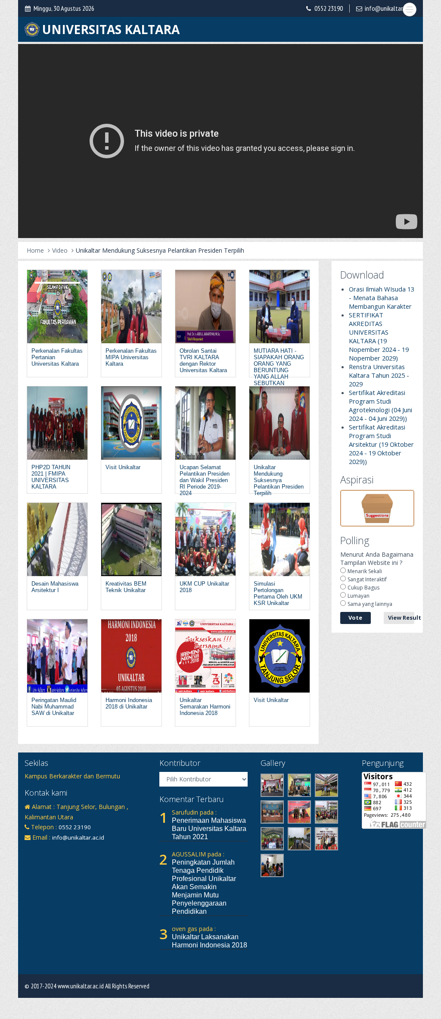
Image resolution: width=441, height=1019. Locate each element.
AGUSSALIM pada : (198, 854)
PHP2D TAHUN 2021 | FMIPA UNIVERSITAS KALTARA (50, 477)
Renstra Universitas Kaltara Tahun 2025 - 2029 (379, 375)
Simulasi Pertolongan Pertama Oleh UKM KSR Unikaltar (278, 593)
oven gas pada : (194, 929)
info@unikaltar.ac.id (390, 8)
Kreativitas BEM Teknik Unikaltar (126, 586)
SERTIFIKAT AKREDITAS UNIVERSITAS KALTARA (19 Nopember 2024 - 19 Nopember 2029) (379, 336)
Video (60, 250)
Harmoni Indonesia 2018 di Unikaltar (129, 703)
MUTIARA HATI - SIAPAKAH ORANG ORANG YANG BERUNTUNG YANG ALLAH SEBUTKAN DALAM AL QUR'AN (279, 370)
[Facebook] (31, 851)
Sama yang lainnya (370, 604)
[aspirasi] (377, 507)
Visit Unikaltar (123, 467)
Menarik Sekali (365, 571)
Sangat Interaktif (367, 579)
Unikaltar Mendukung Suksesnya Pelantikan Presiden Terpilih (160, 250)
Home (35, 250)
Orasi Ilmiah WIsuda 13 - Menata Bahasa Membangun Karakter (381, 297)
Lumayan (359, 595)
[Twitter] (59, 851)
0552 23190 (328, 8)
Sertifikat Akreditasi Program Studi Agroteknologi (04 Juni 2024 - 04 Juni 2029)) (380, 405)
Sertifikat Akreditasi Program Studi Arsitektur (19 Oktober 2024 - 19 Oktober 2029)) (381, 444)
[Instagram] (45, 851)
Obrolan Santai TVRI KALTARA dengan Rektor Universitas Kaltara (203, 360)
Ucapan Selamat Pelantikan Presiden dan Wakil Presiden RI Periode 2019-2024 (205, 480)
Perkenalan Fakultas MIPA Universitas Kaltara (131, 357)
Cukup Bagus (363, 587)
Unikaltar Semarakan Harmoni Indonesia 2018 (205, 706)
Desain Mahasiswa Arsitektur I (54, 586)
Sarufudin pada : (194, 812)
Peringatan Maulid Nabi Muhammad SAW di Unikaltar (53, 706)
